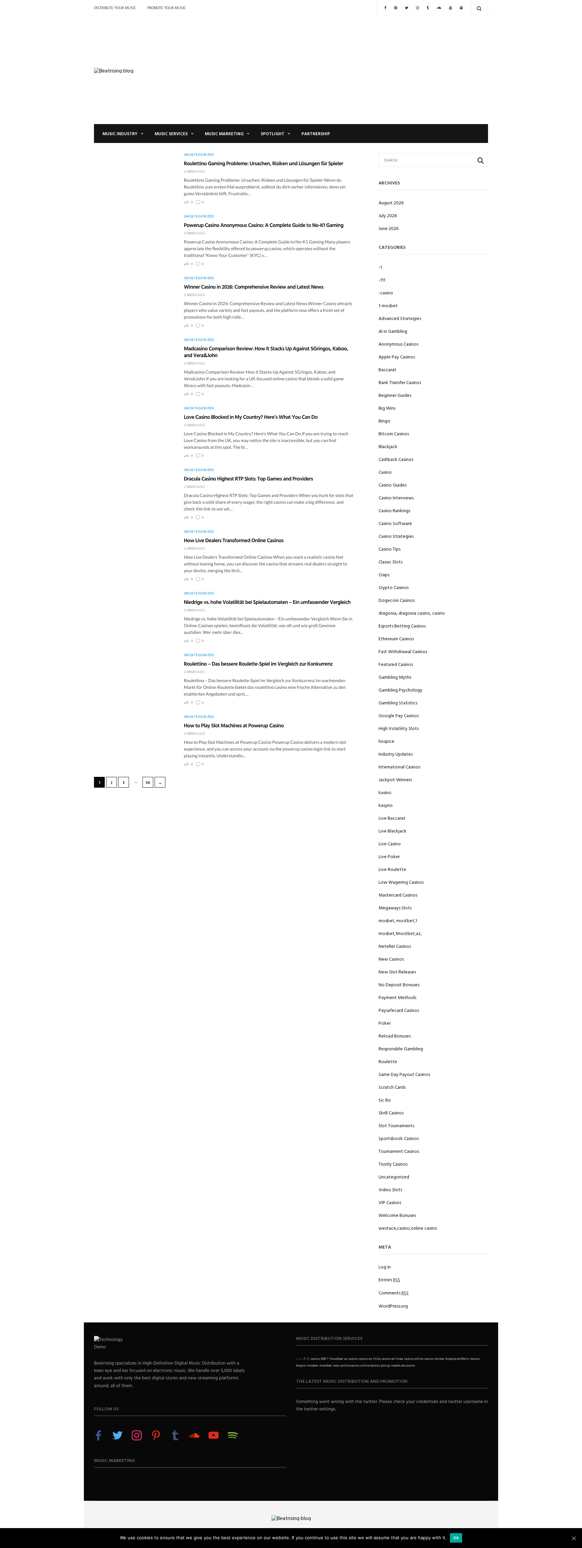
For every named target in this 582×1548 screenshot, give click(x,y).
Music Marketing (224, 133)
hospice (386, 740)
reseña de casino (403, 1365)
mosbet (312, 1365)
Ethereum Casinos (396, 638)
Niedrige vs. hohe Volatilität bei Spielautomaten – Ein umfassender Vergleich (267, 602)
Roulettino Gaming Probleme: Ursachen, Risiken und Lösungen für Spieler (263, 163)
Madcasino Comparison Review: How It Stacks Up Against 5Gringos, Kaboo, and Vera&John (266, 351)
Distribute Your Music (115, 7)
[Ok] (573, 1538)
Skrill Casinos (391, 1112)
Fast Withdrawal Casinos (403, 651)
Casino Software (395, 523)
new (336, 1365)
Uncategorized (199, 154)
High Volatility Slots (399, 728)
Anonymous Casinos (398, 343)
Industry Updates (396, 753)
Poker (385, 1022)
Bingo (384, 420)
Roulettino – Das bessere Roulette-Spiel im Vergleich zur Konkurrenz (258, 664)
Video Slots (390, 1189)
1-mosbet (388, 305)
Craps (384, 574)
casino (353, 1358)
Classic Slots (390, 561)
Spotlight (272, 133)
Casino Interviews (396, 497)
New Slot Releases (397, 971)
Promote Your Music (166, 7)
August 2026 (391, 202)
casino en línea (392, 1358)
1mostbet (336, 1358)
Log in (385, 1266)
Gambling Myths (395, 676)
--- (299, 1358)
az (346, 1358)
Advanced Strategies (400, 318)
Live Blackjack (393, 830)
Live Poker (389, 856)
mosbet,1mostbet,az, (400, 933)
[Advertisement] (358, 70)
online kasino (370, 1365)
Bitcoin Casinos (394, 433)
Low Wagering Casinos (401, 881)
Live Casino (390, 843)
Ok (456, 1538)
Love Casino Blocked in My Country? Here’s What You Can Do (251, 417)
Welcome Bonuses (397, 1215)
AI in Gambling (393, 330)
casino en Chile (370, 1358)
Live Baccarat (392, 817)
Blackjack (388, 446)
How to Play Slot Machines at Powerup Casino (234, 725)
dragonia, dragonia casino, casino (412, 612)
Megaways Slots (395, 907)
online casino (349, 1365)
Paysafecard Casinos (399, 1010)
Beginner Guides (395, 395)
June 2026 (388, 228)
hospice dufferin (457, 1358)
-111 (382, 279)
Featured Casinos (396, 664)
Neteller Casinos (395, 946)
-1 (380, 266)
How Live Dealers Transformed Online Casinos (234, 540)
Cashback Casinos (396, 459)
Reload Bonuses (395, 1035)
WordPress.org (393, 1305)
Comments (394, 1292)
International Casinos (399, 766)
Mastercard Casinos (398, 894)
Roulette (388, 1061)
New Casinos (391, 958)
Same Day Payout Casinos (404, 1074)
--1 (303, 1358)
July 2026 (388, 215)
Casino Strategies (396, 535)
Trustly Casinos (393, 1163)
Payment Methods (397, 997)
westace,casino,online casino (408, 1227)
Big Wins (387, 407)
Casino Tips (389, 548)
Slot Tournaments (396, 1125)
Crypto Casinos (394, 587)
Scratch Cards (392, 1086)
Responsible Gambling (401, 1048)
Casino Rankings (394, 510)
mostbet (325, 1365)
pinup (385, 1365)
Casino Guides (393, 484)
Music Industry (119, 133)
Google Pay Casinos (399, 715)
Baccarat (387, 369)
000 (323, 1358)
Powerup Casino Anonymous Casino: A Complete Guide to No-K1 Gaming (264, 225)
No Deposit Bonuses (399, 984)
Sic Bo (385, 1099)
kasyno (386, 805)
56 (148, 782)
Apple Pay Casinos (397, 356)
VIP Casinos (390, 1202)
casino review (434, 1358)
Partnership (315, 133)
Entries (389, 1279)
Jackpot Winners (395, 779)
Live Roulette (392, 869)
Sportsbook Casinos (399, 1138)
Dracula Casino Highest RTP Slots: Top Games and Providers (248, 478)
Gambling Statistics (398, 702)
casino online (413, 1358)
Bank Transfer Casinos (400, 382)
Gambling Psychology (400, 689)
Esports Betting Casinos (402, 625)
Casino (385, 471)
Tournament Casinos (399, 1151)
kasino (385, 792)
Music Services (171, 133)
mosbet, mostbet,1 (398, 920)
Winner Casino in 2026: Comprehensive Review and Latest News (253, 287)
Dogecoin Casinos (397, 600)
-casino (386, 292)
